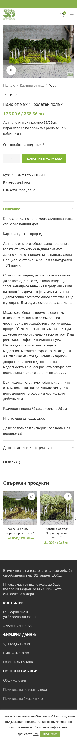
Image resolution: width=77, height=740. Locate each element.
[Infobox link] (15, 14)
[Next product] (16, 94)
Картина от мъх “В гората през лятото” (20, 531)
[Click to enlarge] (11, 70)
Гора (52, 85)
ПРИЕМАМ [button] (50, 734)
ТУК (36, 734)
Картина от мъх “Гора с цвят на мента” (57, 533)
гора (21, 190)
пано (31, 190)
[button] (31, 496)
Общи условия (14, 680)
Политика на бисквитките (23, 698)
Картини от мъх (32, 85)
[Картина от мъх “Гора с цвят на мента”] (57, 508)
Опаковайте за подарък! (22, 145)
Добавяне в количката (44, 158)
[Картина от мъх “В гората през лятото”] (20, 508)
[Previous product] (5, 94)
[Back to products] (10, 94)
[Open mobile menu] (71, 14)
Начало (9, 85)
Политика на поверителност (25, 689)
